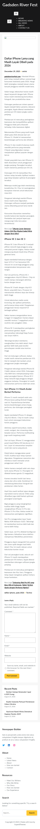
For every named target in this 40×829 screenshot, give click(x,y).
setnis (24, 71)
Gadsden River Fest (20, 5)
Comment (8, 611)
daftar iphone (9, 593)
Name (7, 636)
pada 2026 (20, 593)
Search (32, 813)
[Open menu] (9, 21)
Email (7, 646)
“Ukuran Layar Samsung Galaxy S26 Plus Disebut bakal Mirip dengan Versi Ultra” (18, 231)
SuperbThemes (20, 824)
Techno (29, 593)
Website (7, 656)
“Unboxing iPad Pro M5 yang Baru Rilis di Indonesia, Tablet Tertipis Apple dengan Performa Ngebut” (19, 585)
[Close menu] (16, 13)
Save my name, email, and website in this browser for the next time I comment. (21, 668)
